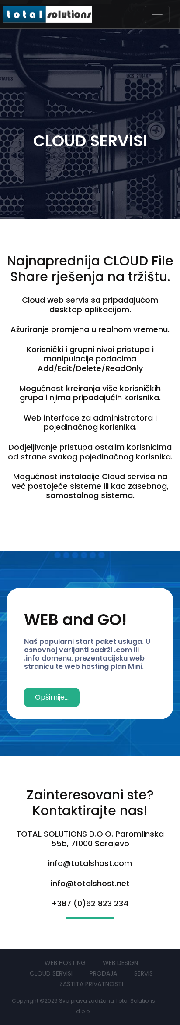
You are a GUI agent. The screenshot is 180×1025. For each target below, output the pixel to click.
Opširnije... (52, 697)
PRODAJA (103, 973)
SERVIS (143, 973)
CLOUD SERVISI (51, 973)
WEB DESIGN (120, 962)
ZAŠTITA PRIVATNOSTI (91, 983)
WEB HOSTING (65, 962)
